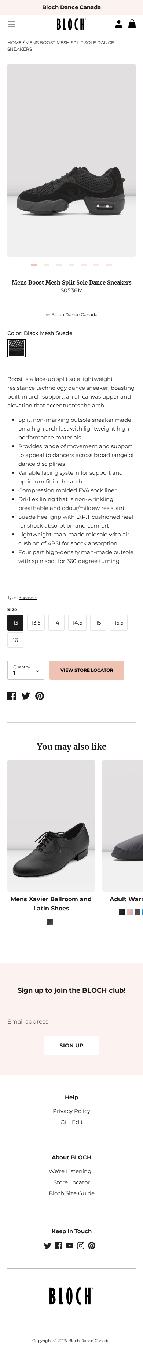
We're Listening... (72, 1171)
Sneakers (28, 597)
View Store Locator (86, 670)
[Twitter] (48, 1246)
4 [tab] (71, 265)
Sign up (71, 1045)
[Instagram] (81, 1246)
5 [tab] (84, 265)
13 (15, 622)
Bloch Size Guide (72, 1193)
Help (71, 1097)
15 (98, 622)
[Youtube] (70, 1246)
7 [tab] (109, 265)
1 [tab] (34, 265)
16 (15, 639)
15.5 (118, 622)
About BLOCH (71, 1157)
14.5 (77, 622)
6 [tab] (96, 265)
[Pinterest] (92, 1246)
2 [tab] (47, 265)
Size (12, 609)
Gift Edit (71, 1121)
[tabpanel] (71, 160)
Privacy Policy (71, 1110)
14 (56, 622)
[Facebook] (59, 1246)
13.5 (36, 622)
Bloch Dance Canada (71, 7)
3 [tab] (59, 265)
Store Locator (72, 1182)
